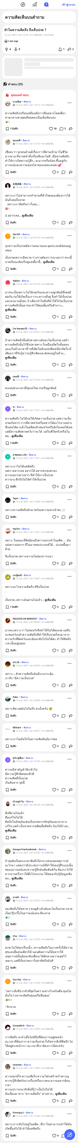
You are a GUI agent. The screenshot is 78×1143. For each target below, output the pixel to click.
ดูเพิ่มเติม (27, 215)
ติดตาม (27, 101)
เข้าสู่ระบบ (68, 5)
